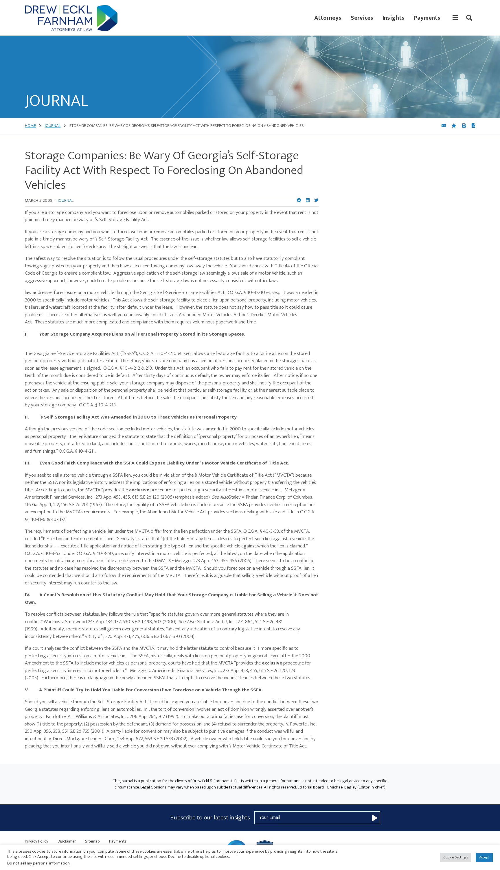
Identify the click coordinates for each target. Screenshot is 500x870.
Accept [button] (484, 857)
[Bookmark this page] (454, 125)
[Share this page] (444, 125)
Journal (65, 200)
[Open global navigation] (455, 18)
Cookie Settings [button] (456, 857)
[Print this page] (464, 125)
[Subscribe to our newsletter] (375, 817)
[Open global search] (469, 18)
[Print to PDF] (473, 126)
